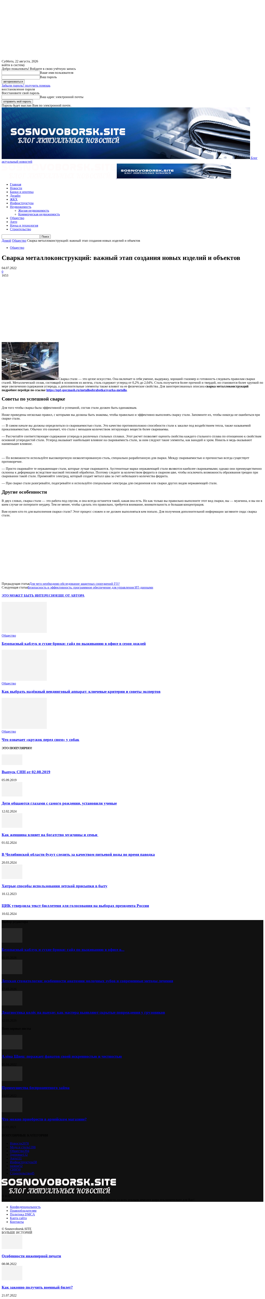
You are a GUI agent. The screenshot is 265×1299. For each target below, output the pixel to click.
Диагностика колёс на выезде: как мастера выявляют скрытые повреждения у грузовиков (83, 1012)
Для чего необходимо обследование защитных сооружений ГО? (74, 583)
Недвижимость (20, 207)
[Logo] (59, 177)
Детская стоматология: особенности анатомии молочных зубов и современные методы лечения (87, 981)
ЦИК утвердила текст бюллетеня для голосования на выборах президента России (75, 905)
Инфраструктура (22, 203)
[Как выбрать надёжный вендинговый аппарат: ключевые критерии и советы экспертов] (24, 679)
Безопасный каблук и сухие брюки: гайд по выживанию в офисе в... (63, 949)
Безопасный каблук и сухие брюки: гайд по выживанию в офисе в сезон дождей (74, 643)
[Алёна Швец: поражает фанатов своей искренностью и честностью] (12, 1048)
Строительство (20, 229)
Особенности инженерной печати (31, 1256)
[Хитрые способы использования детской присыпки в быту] (12, 878)
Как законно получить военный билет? (37, 1287)
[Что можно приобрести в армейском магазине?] (12, 1111)
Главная (15, 184)
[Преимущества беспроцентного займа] (12, 1080)
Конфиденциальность (25, 1207)
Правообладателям (23, 1210)
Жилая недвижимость (33, 210)
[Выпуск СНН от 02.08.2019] (12, 764)
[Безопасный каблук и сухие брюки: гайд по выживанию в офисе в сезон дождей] (24, 632)
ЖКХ (14, 199)
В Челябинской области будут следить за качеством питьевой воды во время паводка (78, 854)
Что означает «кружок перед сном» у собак (40, 739)
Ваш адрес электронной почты (61, 97)
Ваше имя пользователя (56, 72)
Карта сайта (18, 1218)
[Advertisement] (132, 310)
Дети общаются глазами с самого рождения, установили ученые (59, 803)
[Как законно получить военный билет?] (12, 1279)
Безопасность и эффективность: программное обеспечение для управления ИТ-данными (90, 587)
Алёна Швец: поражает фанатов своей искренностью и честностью (62, 1056)
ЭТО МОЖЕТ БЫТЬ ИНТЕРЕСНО (29, 595)
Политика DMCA (22, 1214)
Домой (6, 240)
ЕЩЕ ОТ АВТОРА (70, 595)
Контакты (17, 1222)
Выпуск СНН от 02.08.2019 (26, 772)
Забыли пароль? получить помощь (26, 85)
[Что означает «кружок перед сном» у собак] (24, 728)
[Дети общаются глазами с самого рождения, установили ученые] (12, 795)
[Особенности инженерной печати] (12, 1248)
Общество (17, 218)
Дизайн (15, 195)
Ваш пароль (48, 77)
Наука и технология (24, 225)
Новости (16, 188)
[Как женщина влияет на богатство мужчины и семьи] (12, 826)
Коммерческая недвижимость (39, 214)
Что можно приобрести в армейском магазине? (44, 1119)
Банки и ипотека (22, 192)
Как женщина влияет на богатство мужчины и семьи (50, 835)
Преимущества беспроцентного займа (36, 1087)
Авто (13, 221)
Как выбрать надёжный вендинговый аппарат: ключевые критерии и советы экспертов (81, 691)
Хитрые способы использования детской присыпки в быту (54, 886)
